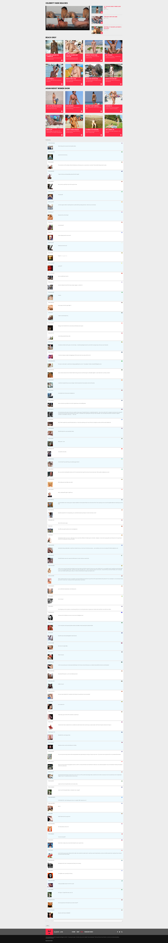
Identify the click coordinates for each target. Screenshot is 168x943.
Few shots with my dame (110, 16)
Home (73, 932)
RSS (82, 932)
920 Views (106, 9)
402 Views (106, 29)
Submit (47, 925)
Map (78, 932)
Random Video (88, 932)
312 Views (106, 18)
